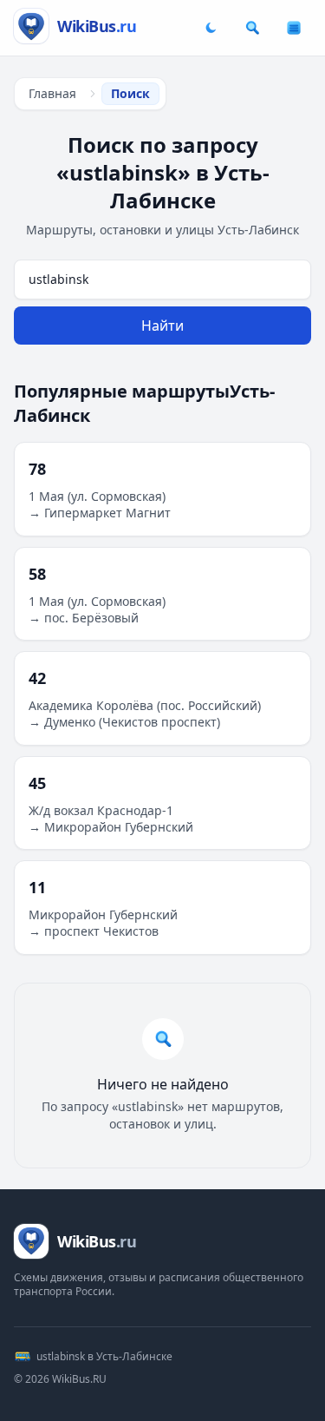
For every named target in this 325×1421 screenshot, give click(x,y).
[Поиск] (252, 27)
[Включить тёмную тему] (210, 27)
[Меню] (293, 27)
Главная (52, 93)
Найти (162, 325)
